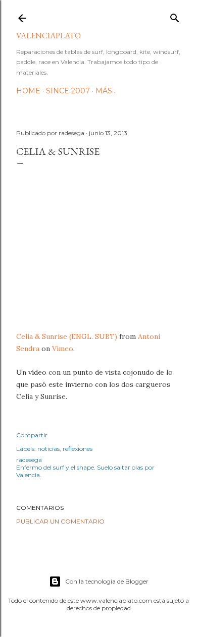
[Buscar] (175, 16)
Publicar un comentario (60, 521)
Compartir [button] (31, 435)
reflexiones (77, 448)
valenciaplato (48, 35)
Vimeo (62, 348)
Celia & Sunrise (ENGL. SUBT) (66, 336)
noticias (48, 448)
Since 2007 (68, 90)
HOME (28, 90)
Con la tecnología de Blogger (107, 581)
